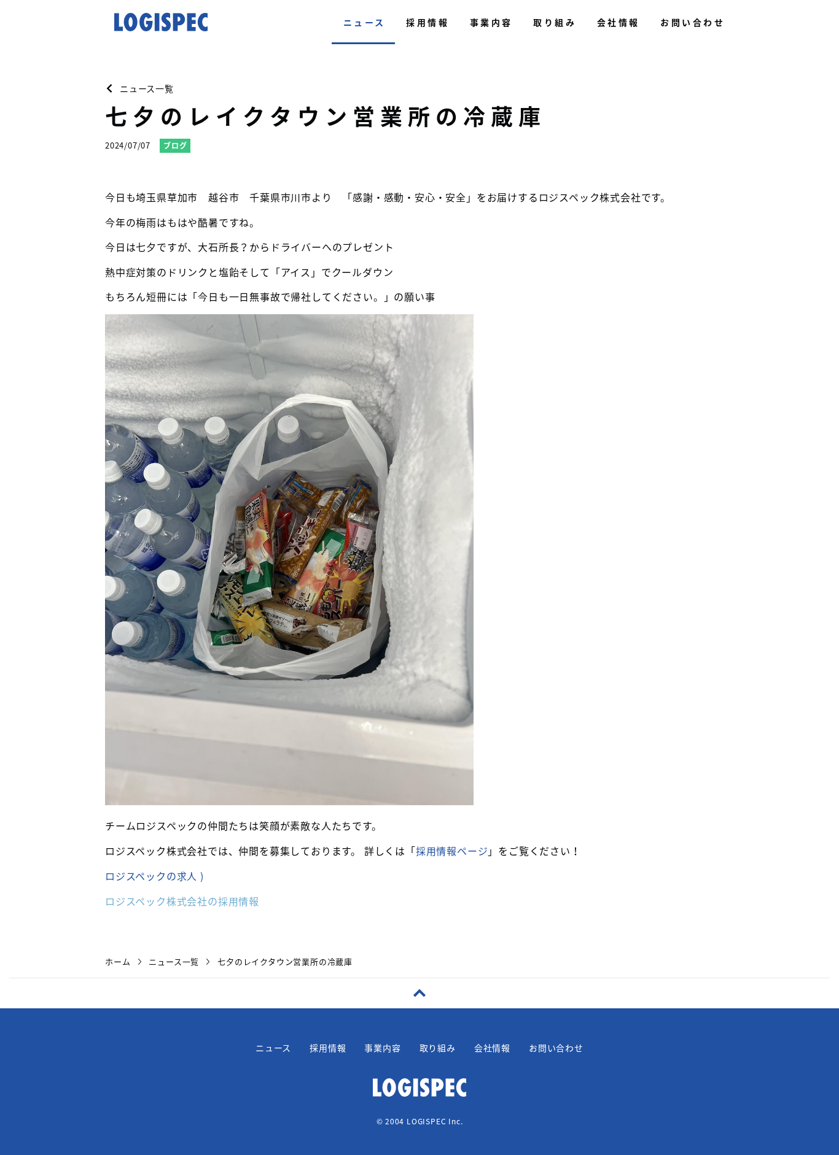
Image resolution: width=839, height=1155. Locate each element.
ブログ (175, 145)
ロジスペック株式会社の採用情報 (182, 901)
